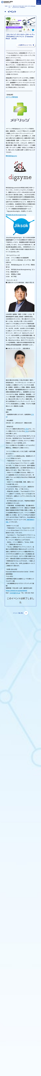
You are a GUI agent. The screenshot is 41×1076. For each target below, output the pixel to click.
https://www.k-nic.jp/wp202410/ (16, 590)
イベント (9, 7)
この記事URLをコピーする (25, 45)
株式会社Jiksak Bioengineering (16, 215)
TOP (6, 6)
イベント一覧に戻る (18, 613)
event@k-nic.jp (15, 593)
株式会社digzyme (11, 156)
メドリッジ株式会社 (12, 97)
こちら (27, 429)
